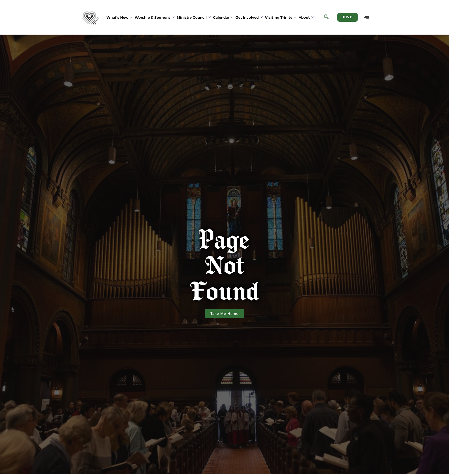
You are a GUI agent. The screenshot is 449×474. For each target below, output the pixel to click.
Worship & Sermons (152, 17)
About (304, 17)
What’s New (117, 17)
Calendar (221, 17)
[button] (326, 17)
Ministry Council (192, 17)
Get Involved (247, 17)
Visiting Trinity (278, 17)
